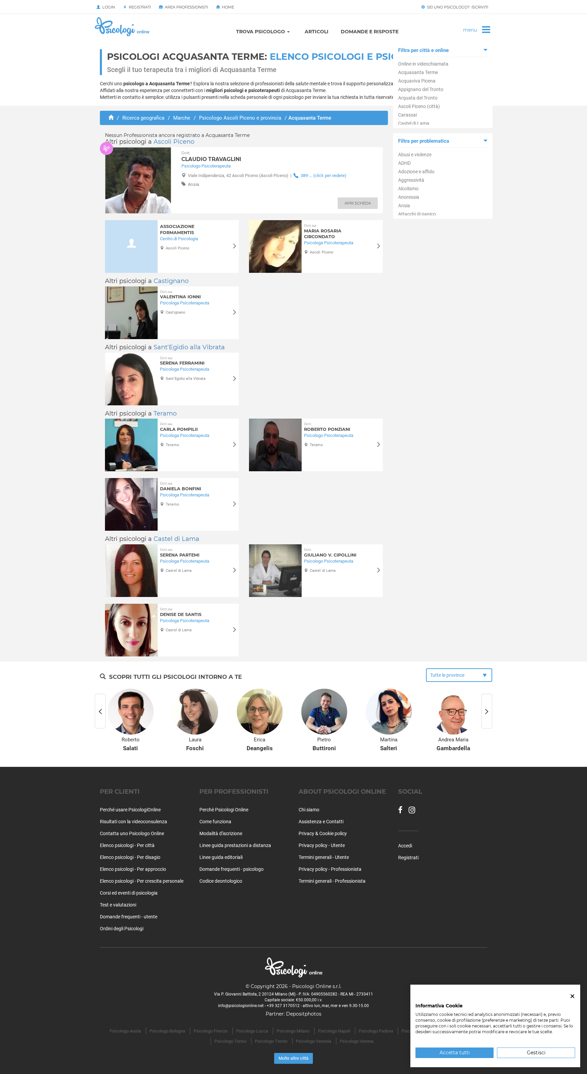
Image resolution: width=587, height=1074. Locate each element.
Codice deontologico (220, 881)
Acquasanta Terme (418, 72)
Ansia (404, 205)
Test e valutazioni (118, 905)
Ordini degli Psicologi (121, 928)
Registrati (139, 7)
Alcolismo (408, 188)
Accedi (405, 845)
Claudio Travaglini (211, 156)
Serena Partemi (179, 553)
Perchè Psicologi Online (223, 809)
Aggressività (411, 180)
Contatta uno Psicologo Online (132, 833)
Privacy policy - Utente (322, 845)
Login (107, 7)
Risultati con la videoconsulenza (133, 821)
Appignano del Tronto (420, 89)
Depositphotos (303, 1014)
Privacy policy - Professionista (330, 869)
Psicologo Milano (293, 1031)
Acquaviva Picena (416, 81)
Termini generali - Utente (324, 857)
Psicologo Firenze (211, 1031)
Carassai (407, 115)
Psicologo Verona (356, 1041)
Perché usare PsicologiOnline (130, 809)
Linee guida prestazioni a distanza (235, 845)
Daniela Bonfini (180, 486)
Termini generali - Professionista (332, 881)
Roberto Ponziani (327, 427)
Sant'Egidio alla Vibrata (189, 347)
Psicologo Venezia (313, 1041)
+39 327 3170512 (283, 1005)
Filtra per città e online (423, 50)
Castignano (171, 281)
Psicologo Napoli (334, 1031)
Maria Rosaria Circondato (322, 232)
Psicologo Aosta (125, 1031)
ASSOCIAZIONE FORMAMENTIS (177, 229)
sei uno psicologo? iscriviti (456, 7)
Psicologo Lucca (252, 1031)
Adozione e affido (416, 171)
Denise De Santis (180, 612)
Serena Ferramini (182, 361)
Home (227, 7)
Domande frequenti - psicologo (231, 869)
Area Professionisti (185, 7)
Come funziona (215, 821)
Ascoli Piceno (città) (419, 106)
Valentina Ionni (180, 295)
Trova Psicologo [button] (261, 32)
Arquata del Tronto (418, 98)
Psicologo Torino (230, 1041)
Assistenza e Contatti (321, 821)
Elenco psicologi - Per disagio (130, 857)
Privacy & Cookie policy (323, 833)
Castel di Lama (413, 123)
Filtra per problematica (423, 141)
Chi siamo (309, 809)
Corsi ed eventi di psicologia (129, 893)
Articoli (316, 32)
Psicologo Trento (271, 1041)
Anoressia (408, 197)
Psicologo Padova (376, 1031)
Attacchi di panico (417, 214)
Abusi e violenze (414, 154)
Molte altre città (293, 1058)
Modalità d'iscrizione (220, 833)
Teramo (165, 413)
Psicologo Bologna (167, 1031)
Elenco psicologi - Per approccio (133, 869)
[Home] (111, 118)
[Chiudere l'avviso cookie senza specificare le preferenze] (572, 996)
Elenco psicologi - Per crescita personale (141, 881)
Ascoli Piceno (174, 141)
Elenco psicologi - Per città (127, 845)
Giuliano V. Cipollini (330, 553)
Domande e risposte (369, 32)
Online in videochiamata (423, 64)
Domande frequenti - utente (128, 916)
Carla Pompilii (179, 427)
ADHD (404, 163)
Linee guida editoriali (221, 857)
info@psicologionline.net (241, 1005)
